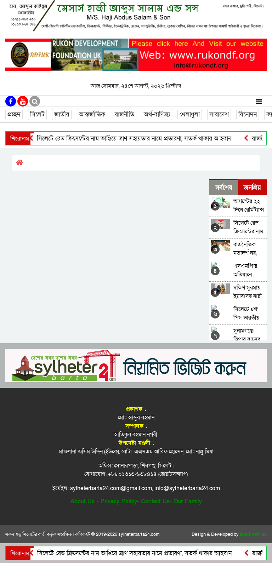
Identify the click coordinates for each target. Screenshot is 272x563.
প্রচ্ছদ (14, 114)
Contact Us (155, 501)
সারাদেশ (219, 114)
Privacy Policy (119, 501)
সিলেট (37, 114)
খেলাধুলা (190, 114)
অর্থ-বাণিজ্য (157, 114)
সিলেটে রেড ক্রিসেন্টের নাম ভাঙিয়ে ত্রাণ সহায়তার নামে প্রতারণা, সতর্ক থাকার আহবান (125, 138)
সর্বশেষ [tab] (223, 188)
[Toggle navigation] (259, 101)
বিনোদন (247, 114)
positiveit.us (253, 534)
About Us (82, 501)
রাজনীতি (124, 114)
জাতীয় (61, 114)
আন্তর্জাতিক (92, 114)
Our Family (188, 501)
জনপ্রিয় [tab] (252, 188)
